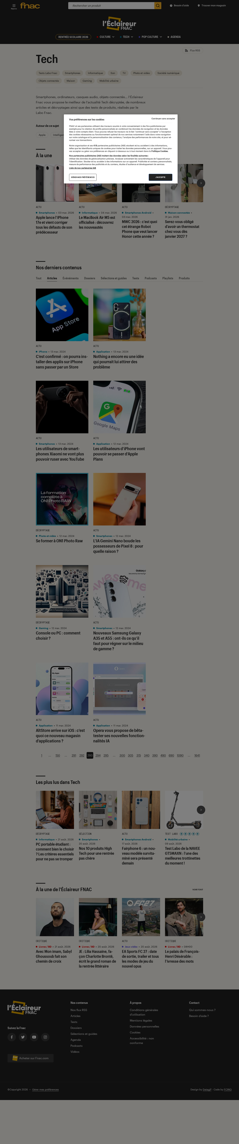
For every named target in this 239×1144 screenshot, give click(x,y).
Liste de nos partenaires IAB (82, 168)
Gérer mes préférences (83, 177)
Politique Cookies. (159, 151)
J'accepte (161, 177)
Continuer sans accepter (163, 118)
